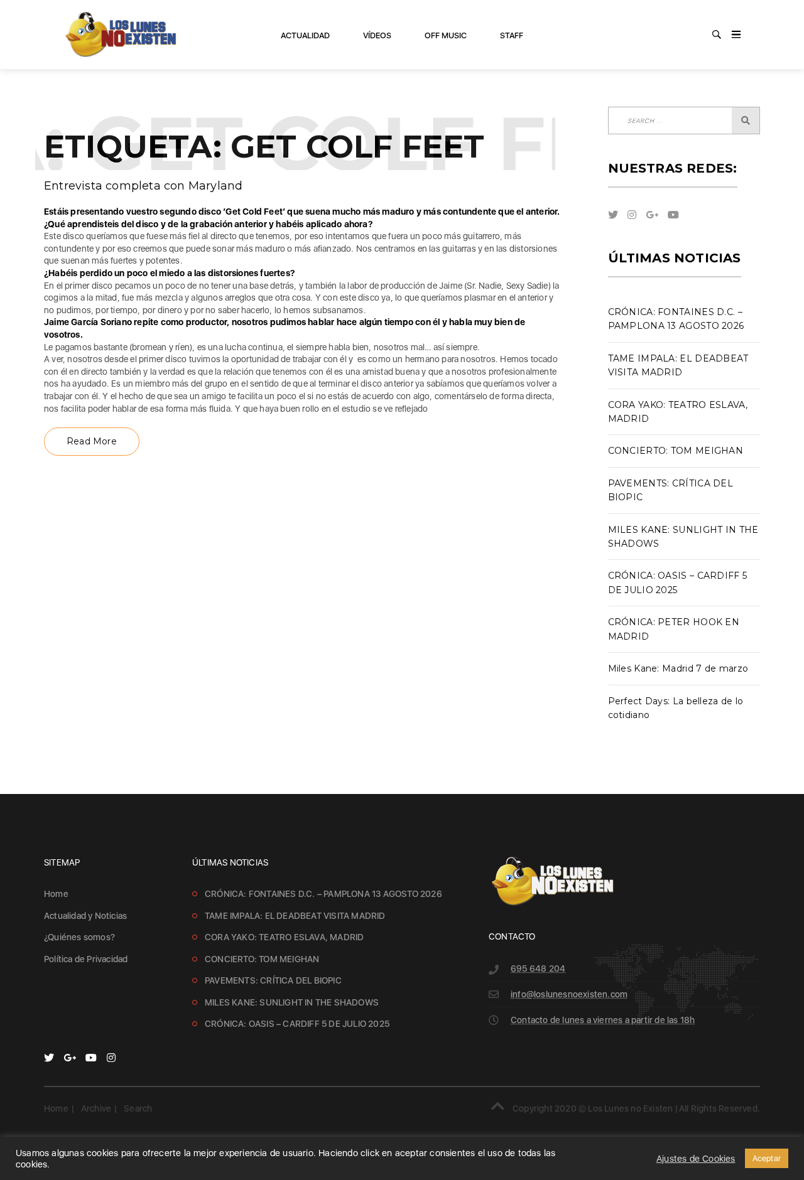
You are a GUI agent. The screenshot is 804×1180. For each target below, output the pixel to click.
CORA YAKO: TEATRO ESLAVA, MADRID (284, 937)
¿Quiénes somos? (79, 937)
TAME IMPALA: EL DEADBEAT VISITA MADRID (295, 916)
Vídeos (377, 35)
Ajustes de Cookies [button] (696, 1158)
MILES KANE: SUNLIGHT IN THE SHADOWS (292, 1002)
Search (138, 1108)
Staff (511, 35)
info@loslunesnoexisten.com (569, 994)
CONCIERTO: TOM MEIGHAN (676, 450)
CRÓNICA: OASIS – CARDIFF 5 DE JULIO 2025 (297, 1024)
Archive (96, 1108)
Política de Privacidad (86, 959)
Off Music (446, 35)
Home (56, 894)
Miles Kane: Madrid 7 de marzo (678, 668)
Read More (92, 441)
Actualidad (305, 35)
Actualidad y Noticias (85, 916)
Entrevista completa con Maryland (143, 186)
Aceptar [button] (766, 1158)
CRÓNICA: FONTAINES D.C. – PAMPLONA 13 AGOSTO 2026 (323, 894)
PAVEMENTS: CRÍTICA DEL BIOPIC (273, 980)
